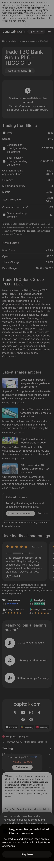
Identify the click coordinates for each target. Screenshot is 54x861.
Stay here (27, 854)
